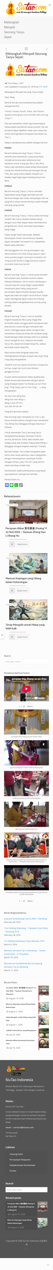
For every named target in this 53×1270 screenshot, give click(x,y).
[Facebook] (25, 1249)
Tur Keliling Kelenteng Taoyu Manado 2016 (24, 941)
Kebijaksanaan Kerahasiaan (22, 1165)
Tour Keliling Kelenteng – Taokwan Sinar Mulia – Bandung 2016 (26, 930)
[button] (30, 706)
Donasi (13, 1170)
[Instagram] (28, 1249)
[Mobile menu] (50, 5)
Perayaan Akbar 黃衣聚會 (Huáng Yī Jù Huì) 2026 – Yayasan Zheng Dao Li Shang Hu (26, 532)
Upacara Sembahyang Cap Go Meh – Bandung (25, 918)
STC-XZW (43, 86)
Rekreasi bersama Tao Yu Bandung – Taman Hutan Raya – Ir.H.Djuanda (24, 952)
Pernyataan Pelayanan (20, 1159)
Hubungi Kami (16, 1154)
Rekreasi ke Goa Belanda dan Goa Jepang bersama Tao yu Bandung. (23, 965)
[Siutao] (26, 8)
